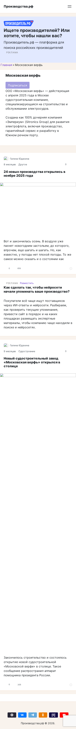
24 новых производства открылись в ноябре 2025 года (34, 173)
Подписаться (17, 85)
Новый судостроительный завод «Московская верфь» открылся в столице (32, 362)
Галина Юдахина (19, 158)
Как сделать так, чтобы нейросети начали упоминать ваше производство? (37, 289)
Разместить (27, 283)
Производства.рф (18, 6)
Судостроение (26, 351)
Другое (22, 164)
